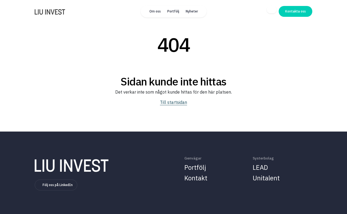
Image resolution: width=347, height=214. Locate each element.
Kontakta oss (295, 11)
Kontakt (195, 178)
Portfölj (173, 11)
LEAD (260, 167)
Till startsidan (173, 102)
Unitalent (266, 178)
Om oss (155, 11)
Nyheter (192, 11)
